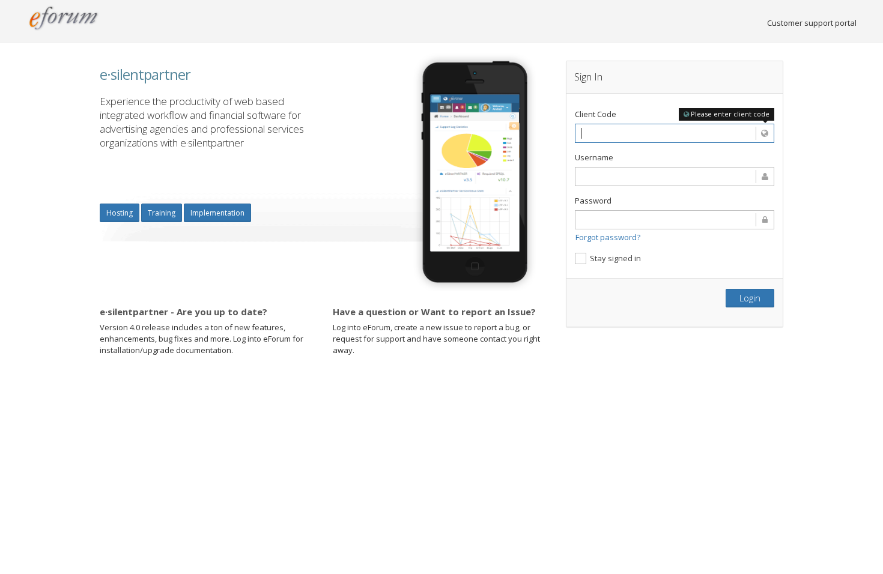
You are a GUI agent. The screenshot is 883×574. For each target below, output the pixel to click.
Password (593, 200)
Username (594, 157)
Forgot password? (607, 237)
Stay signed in (615, 258)
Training (161, 213)
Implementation (217, 213)
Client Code (595, 114)
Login (749, 298)
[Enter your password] (674, 219)
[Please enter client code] (674, 133)
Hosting (119, 213)
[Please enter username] (674, 176)
